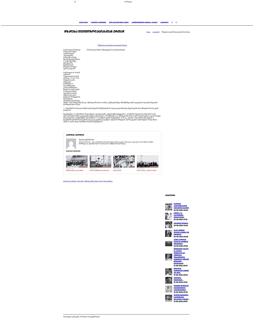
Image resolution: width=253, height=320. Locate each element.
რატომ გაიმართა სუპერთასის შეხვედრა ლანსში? (181, 297)
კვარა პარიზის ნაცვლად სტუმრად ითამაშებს (181, 242)
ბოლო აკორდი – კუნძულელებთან (146, 170)
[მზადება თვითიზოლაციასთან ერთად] (112, 45)
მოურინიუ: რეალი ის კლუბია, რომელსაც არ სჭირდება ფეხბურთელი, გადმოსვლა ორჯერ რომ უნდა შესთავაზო (181, 256)
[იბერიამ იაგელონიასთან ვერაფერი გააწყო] (168, 210)
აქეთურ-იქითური (83, 166)
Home (148, 32)
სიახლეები (131, 166)
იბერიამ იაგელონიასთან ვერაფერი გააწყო (181, 206)
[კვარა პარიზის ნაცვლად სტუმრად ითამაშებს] (168, 246)
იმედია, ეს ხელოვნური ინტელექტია (179, 215)
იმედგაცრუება (117, 170)
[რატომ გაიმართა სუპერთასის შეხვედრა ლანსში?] (168, 301)
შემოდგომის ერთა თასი (93, 181)
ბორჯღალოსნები (69, 181)
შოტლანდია (107, 181)
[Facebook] (185, 317)
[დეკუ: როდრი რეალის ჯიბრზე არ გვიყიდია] (168, 236)
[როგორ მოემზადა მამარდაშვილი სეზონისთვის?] (168, 292)
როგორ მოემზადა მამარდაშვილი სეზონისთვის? (181, 288)
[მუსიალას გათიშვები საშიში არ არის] (168, 274)
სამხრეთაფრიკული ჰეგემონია (74, 170)
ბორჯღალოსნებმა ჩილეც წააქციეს (99, 170)
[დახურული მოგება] (168, 228)
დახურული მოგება (181, 223)
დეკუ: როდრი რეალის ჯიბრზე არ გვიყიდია (181, 232)
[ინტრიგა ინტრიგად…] (168, 283)
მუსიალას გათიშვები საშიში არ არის (181, 271)
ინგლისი (80, 181)
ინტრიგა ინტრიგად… (178, 279)
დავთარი (156, 32)
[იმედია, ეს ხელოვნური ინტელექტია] (168, 219)
